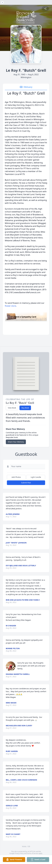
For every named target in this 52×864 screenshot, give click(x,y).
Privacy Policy (19, 853)
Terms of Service (32, 853)
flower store (10, 306)
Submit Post (26, 482)
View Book (12, 408)
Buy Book (25, 408)
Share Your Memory (16, 442)
